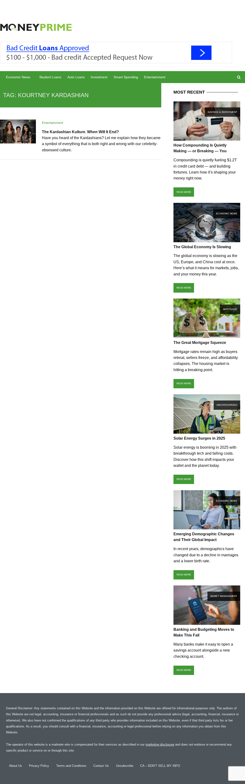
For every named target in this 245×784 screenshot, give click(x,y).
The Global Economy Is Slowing (202, 247)
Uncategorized (227, 405)
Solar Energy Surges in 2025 (199, 438)
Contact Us (101, 766)
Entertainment (154, 77)
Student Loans (50, 77)
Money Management (223, 596)
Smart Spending (126, 77)
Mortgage (230, 309)
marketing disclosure (159, 744)
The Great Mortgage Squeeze (199, 343)
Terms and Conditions (71, 766)
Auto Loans (76, 77)
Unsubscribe (124, 766)
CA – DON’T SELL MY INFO (160, 766)
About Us (15, 766)
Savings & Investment (222, 112)
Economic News (18, 77)
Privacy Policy (39, 766)
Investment (99, 77)
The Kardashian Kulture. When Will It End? (80, 132)
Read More (184, 192)
